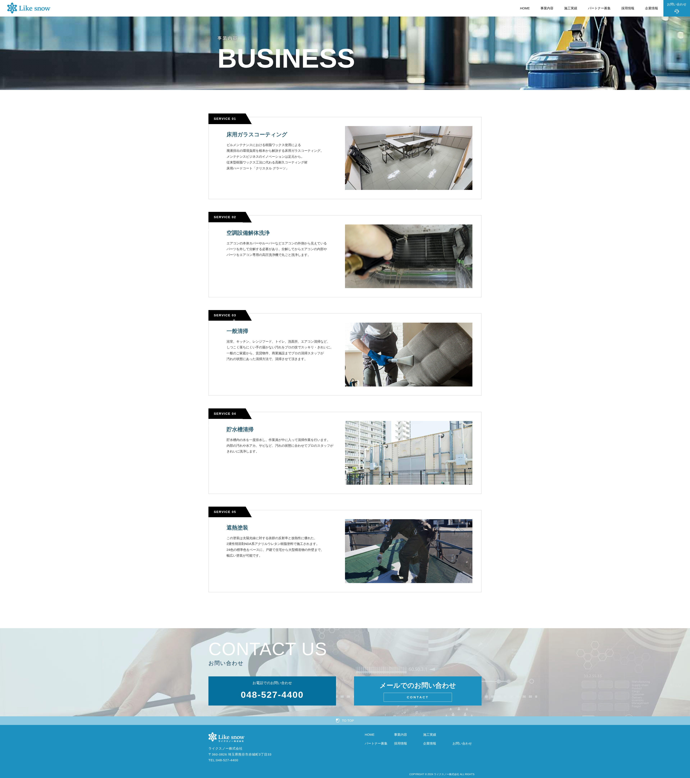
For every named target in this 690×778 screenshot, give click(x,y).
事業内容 (546, 8)
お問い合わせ (462, 743)
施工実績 (570, 8)
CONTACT (418, 697)
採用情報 (627, 8)
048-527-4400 (272, 695)
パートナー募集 (599, 8)
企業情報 (651, 8)
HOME (525, 8)
